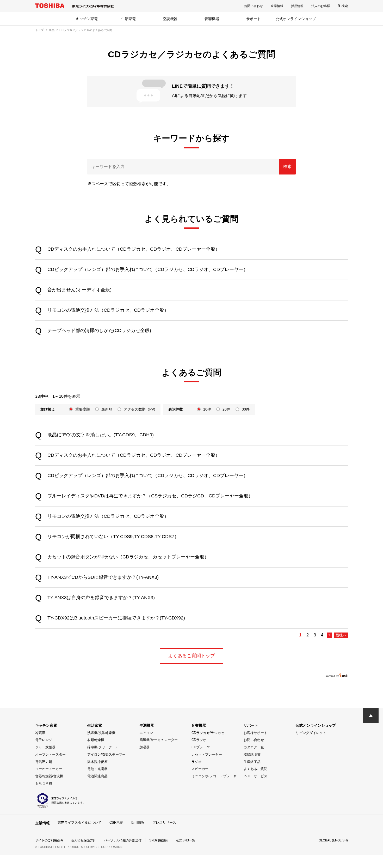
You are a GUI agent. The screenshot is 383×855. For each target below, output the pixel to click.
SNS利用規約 (158, 840)
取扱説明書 (252, 754)
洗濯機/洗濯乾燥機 (101, 733)
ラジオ (196, 762)
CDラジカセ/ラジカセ (207, 733)
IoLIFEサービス (255, 776)
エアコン (146, 733)
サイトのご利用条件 (49, 840)
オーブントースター (50, 754)
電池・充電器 (97, 769)
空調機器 (170, 19)
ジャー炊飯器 (45, 747)
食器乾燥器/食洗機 (49, 776)
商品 (51, 30)
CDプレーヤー (202, 747)
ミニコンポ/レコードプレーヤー (215, 776)
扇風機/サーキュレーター (158, 740)
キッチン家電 (87, 19)
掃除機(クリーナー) (101, 747)
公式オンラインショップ (296, 19)
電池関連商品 (97, 776)
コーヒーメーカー (48, 769)
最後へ (341, 635)
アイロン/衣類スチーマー (106, 754)
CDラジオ (198, 740)
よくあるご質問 (255, 769)
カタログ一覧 (254, 747)
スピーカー (199, 769)
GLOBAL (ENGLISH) (333, 840)
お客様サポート (255, 733)
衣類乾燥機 (95, 740)
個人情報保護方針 (83, 840)
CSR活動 (116, 822)
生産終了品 (252, 762)
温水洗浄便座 (97, 762)
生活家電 (128, 19)
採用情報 (297, 6)
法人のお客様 (320, 6)
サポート (253, 19)
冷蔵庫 (40, 733)
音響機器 (212, 19)
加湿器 (144, 747)
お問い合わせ (253, 6)
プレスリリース (164, 822)
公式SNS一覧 (185, 840)
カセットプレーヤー (206, 754)
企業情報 (277, 6)
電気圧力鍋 (43, 762)
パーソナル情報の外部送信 (122, 840)
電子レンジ (43, 740)
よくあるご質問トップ (191, 655)
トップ (39, 30)
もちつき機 (43, 783)
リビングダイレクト (311, 733)
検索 (345, 6)
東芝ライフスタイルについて (80, 822)
